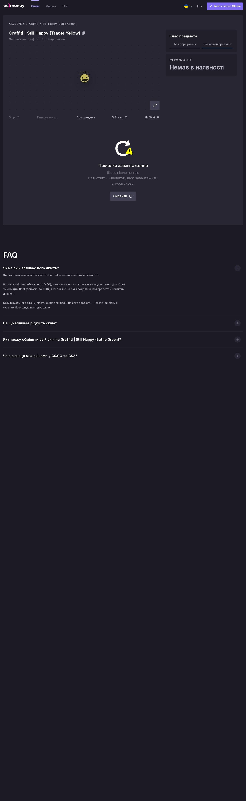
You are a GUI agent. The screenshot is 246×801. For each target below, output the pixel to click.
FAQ (64, 6)
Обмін (35, 6)
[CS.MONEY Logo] (14, 6)
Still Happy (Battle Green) (59, 24)
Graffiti (33, 24)
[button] (237, 268)
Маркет (51, 6)
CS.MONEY (17, 24)
